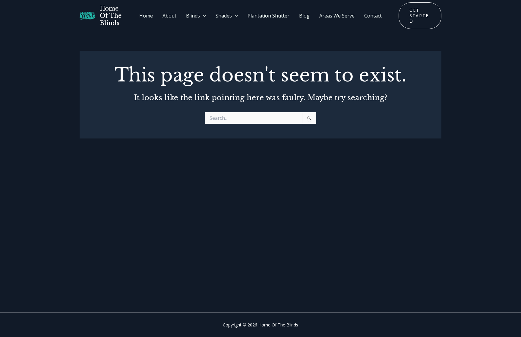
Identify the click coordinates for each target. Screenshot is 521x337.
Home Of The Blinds (111, 16)
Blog (304, 15)
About (169, 15)
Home (146, 15)
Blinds (193, 15)
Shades (224, 15)
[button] (203, 15)
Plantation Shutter (268, 15)
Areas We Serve (337, 15)
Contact (373, 15)
